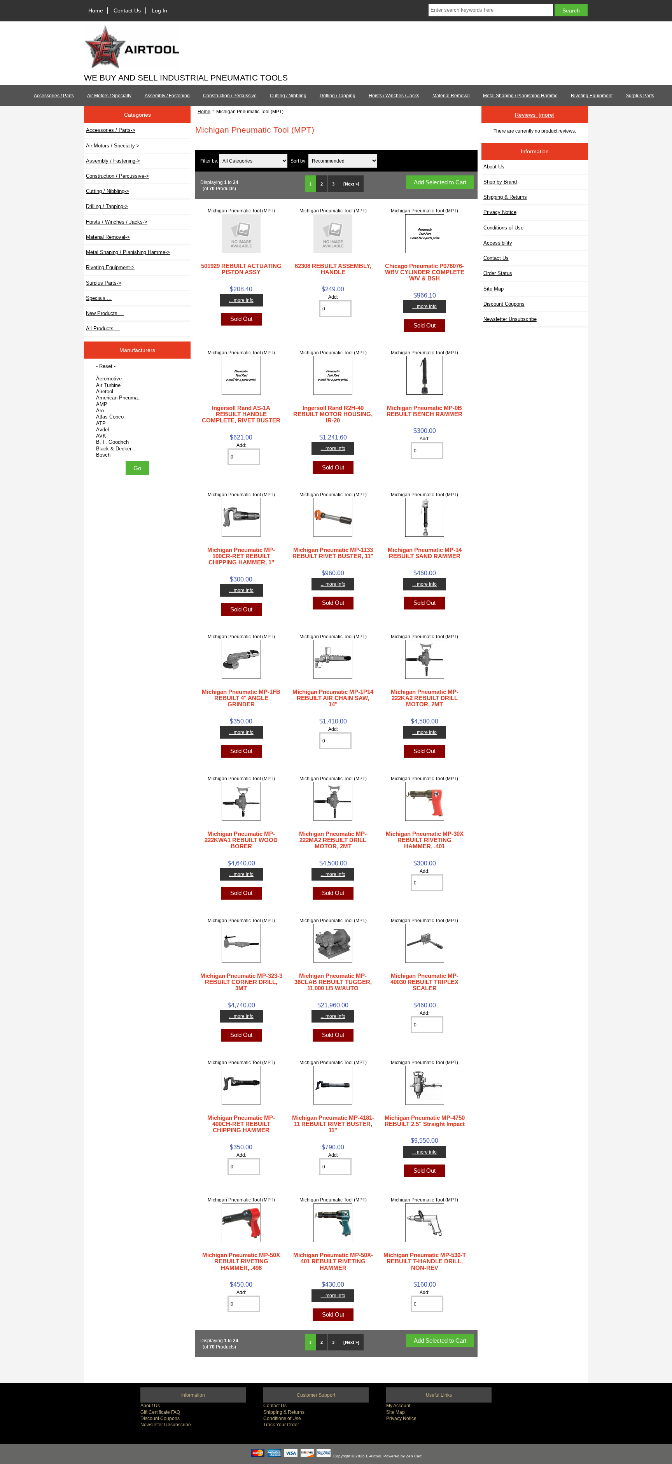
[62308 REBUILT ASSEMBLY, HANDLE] (332, 251)
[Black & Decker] (138, 449)
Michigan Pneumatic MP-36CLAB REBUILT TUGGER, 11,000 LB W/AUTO (333, 981)
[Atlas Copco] (138, 417)
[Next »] (351, 184)
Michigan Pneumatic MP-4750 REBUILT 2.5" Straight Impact (425, 1120)
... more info (241, 300)
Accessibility (497, 243)
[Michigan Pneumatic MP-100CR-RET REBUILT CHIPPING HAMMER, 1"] (241, 535)
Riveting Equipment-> (110, 267)
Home (95, 10)
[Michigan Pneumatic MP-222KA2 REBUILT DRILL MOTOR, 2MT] (424, 676)
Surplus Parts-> (103, 283)
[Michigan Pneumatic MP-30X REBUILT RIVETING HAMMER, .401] (424, 818)
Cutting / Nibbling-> (107, 191)
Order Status (497, 273)
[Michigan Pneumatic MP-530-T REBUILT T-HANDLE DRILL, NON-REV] (424, 1240)
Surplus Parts (640, 95)
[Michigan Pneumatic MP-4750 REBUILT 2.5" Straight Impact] (424, 1102)
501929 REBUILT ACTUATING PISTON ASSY (241, 269)
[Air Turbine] (138, 385)
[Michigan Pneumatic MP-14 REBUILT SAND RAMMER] (424, 535)
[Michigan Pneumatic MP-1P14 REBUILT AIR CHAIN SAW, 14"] (332, 676)
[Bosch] (138, 455)
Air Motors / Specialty (109, 95)
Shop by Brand (500, 182)
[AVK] (138, 436)
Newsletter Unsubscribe (510, 319)
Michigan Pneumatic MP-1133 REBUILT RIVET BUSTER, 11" (332, 552)
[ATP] (138, 423)
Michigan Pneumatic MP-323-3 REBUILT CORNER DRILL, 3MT (241, 981)
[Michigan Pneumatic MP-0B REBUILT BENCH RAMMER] (424, 393)
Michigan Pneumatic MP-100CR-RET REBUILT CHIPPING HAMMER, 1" (241, 556)
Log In (159, 10)
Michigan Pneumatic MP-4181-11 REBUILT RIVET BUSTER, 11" (333, 1123)
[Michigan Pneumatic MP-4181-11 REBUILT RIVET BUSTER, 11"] (332, 1102)
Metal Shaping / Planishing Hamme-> (128, 252)
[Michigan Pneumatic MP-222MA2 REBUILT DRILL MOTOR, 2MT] (332, 818)
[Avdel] (138, 430)
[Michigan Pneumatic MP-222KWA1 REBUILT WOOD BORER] (241, 818)
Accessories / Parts (54, 95)
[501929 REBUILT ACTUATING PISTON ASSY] (241, 251)
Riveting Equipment (591, 95)
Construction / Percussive (230, 95)
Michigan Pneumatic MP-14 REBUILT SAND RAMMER (425, 552)
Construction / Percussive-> (117, 176)
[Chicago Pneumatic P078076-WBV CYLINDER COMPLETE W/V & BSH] (424, 251)
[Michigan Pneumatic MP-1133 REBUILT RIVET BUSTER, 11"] (332, 535)
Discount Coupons (504, 304)
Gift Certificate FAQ (160, 1412)
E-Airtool (373, 1456)
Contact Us (127, 10)
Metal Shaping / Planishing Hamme (520, 95)
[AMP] (138, 404)
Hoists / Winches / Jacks (394, 95)
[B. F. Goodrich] (138, 442)
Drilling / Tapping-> (107, 206)
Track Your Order (281, 1424)
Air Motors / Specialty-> (113, 146)
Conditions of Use (503, 228)
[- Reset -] (138, 366)
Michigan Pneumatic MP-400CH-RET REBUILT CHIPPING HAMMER (241, 1123)
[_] (138, 373)
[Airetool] (138, 392)
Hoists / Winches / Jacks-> (116, 222)
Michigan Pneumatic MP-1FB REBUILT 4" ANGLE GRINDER (241, 697)
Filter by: (209, 160)
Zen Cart (414, 1456)
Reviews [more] (535, 115)
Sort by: (298, 160)
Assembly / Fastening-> (113, 161)
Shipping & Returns (505, 197)
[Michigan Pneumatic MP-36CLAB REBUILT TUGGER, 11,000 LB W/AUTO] (332, 960)
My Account (398, 1405)
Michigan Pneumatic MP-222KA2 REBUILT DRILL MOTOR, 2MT (424, 697)
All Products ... (103, 328)
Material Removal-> (108, 237)
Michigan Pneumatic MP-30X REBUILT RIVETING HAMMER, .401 (425, 839)
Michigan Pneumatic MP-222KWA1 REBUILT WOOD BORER (241, 839)
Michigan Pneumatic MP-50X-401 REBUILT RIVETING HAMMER (333, 1261)
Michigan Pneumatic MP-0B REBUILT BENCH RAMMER (424, 411)
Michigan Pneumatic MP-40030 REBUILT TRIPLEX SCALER (424, 981)
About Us (493, 167)
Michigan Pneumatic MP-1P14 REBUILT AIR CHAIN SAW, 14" (332, 697)
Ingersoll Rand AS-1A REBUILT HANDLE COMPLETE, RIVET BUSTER (241, 414)
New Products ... (105, 313)
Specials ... (99, 298)
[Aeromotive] (138, 379)
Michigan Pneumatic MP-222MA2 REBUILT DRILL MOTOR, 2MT (333, 839)
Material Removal (451, 95)
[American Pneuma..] (138, 398)
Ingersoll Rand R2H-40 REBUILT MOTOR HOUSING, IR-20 (333, 414)
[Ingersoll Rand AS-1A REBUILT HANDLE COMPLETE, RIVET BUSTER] (241, 393)
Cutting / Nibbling (288, 95)
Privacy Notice (499, 212)
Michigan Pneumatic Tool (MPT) (241, 210)
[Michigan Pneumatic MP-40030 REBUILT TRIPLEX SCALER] (424, 960)
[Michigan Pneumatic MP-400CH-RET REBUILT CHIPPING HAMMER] (241, 1102)
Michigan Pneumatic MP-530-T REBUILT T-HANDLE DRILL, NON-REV (424, 1261)
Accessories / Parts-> (110, 130)
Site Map (493, 289)
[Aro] (138, 411)
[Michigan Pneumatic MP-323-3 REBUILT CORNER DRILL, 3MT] (241, 960)
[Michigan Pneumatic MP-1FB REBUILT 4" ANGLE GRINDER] (241, 676)
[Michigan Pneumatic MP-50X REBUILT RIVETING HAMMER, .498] (241, 1240)
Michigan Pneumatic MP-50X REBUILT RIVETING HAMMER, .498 (241, 1261)
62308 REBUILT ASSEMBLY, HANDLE (333, 269)
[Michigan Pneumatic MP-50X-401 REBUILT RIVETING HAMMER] (332, 1240)
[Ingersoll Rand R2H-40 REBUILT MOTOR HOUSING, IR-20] (332, 393)
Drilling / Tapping (337, 95)
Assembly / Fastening (167, 95)
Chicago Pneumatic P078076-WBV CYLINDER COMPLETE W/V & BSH (424, 272)
